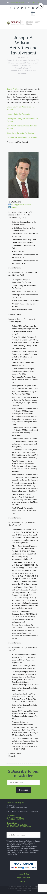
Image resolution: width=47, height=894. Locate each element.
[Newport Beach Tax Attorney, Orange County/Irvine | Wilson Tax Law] (23, 23)
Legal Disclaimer (23, 878)
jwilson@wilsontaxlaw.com (21, 205)
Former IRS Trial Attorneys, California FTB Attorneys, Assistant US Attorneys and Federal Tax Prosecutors (23, 62)
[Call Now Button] (40, 5)
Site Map (23, 881)
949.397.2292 (35, 2)
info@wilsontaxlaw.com (18, 2)
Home (23, 58)
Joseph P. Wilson (21, 68)
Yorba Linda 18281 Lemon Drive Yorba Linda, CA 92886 (15, 817)
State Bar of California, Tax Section (20, 133)
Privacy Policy (23, 874)
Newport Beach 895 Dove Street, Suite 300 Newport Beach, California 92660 (19, 825)
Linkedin (14, 208)
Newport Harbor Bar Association (19, 114)
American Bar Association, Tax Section (22, 138)
